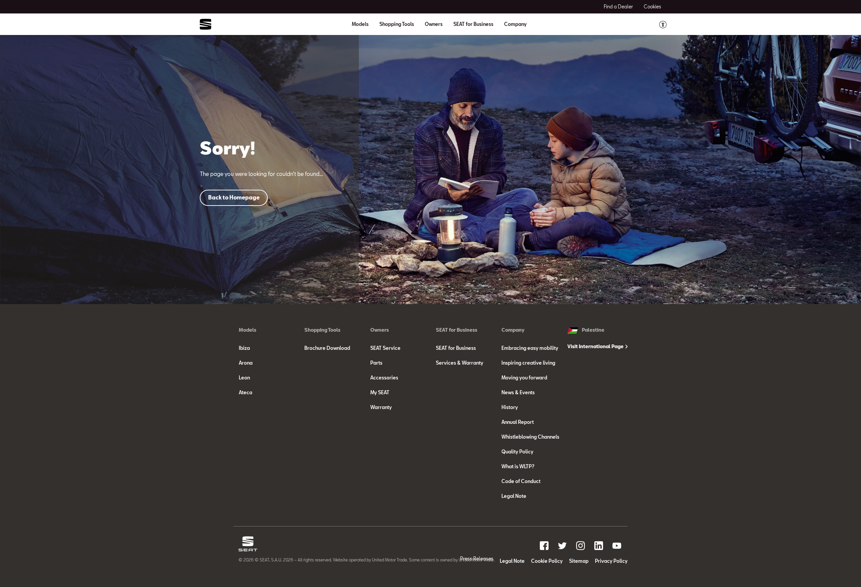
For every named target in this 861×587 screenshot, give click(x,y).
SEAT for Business (456, 348)
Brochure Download (327, 348)
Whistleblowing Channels (530, 437)
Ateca (245, 392)
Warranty (381, 407)
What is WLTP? (517, 466)
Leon (244, 377)
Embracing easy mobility (529, 348)
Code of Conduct (520, 481)
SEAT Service (385, 348)
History (509, 407)
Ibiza (244, 348)
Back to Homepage (234, 197)
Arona (246, 363)
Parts (376, 363)
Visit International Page (596, 346)
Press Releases (476, 558)
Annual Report (517, 422)
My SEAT (379, 392)
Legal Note (513, 496)
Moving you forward (524, 377)
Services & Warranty (459, 363)
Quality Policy (517, 451)
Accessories (384, 377)
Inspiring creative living (528, 363)
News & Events (518, 392)
